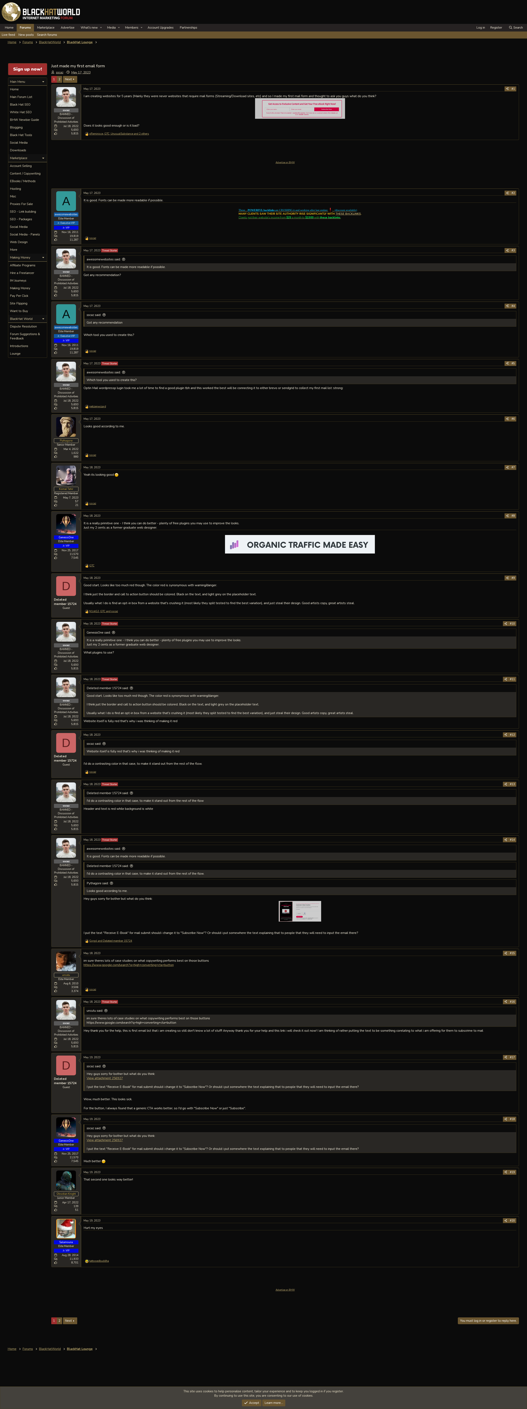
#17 (512, 1057)
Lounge (15, 354)
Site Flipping (18, 303)
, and (103, 611)
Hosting (15, 189)
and (110, 941)
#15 (512, 953)
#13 (512, 784)
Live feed (8, 35)
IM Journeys (18, 281)
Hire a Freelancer (22, 273)
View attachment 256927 (105, 1078)
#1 (513, 89)
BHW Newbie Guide (24, 120)
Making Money (20, 288)
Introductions (19, 346)
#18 (512, 1119)
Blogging (16, 127)
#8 (513, 516)
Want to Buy (19, 311)
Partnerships (188, 28)
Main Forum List (21, 97)
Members (131, 28)
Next (68, 79)
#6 (513, 419)
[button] (101, 27)
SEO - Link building (23, 212)
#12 (512, 735)
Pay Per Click (19, 296)
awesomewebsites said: (104, 259)
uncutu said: (95, 1011)
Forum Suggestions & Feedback (25, 336)
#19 (512, 1172)
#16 (512, 1002)
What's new (89, 28)
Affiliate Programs (22, 265)
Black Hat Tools (21, 135)
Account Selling (21, 166)
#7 (513, 467)
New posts (26, 35)
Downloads (18, 150)
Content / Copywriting (25, 173)
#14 (512, 840)
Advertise (68, 28)
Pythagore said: (97, 883)
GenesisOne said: (99, 632)
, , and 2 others (119, 134)
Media (111, 28)
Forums (25, 28)
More (13, 250)
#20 (512, 1221)
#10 (512, 624)
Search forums (47, 35)
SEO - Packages (21, 219)
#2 (513, 193)
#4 (513, 306)
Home (9, 28)
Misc (13, 196)
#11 (512, 679)
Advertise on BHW (285, 162)
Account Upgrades (161, 28)
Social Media (19, 143)
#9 (513, 578)
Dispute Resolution (23, 326)
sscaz (59, 72)
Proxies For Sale (21, 204)
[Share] (507, 88)
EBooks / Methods (23, 181)
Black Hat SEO (20, 105)
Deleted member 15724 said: (107, 688)
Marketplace (46, 28)
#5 (513, 363)
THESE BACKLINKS (348, 214)
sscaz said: (94, 315)
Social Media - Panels (25, 234)
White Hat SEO (21, 112)
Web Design (19, 242)
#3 (513, 250)
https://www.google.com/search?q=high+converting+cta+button (129, 965)
